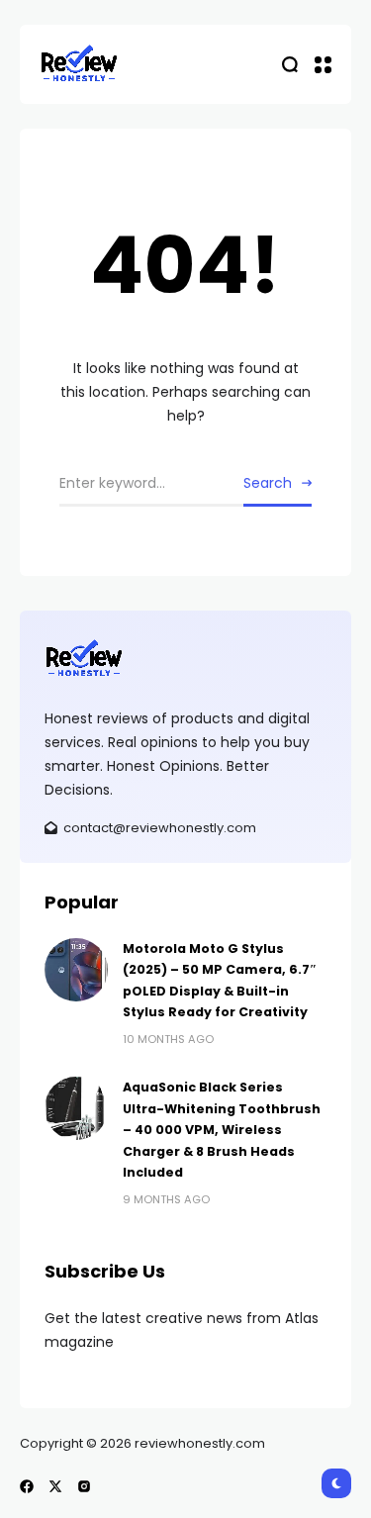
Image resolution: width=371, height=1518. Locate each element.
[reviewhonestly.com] (79, 64)
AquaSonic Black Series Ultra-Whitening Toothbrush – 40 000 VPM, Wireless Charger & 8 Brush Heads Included (222, 1130)
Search (267, 483)
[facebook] (27, 1486)
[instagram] (84, 1486)
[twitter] (55, 1486)
